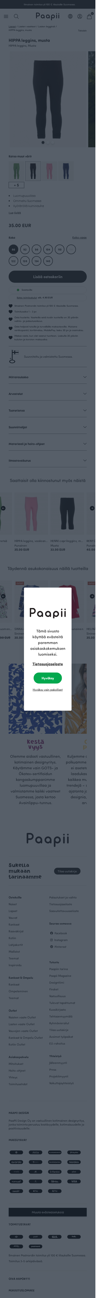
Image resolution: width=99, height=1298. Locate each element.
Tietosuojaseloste (47, 663)
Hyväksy (48, 677)
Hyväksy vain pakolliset (48, 689)
